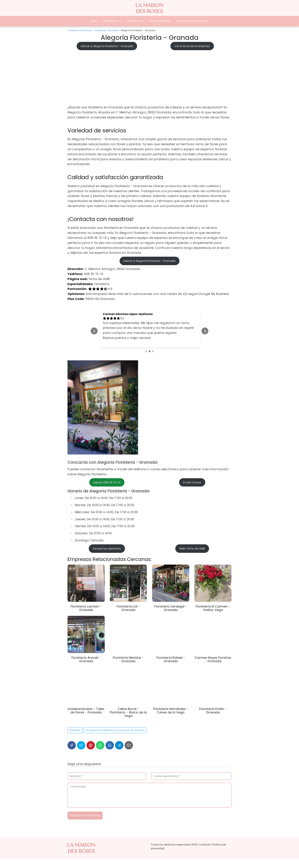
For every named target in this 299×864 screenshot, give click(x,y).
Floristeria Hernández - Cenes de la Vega (170, 710)
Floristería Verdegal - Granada (170, 608)
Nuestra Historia (160, 21)
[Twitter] (81, 745)
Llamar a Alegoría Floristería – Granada (107, 46)
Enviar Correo (192, 482)
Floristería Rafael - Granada (170, 659)
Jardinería (133, 21)
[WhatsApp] (100, 745)
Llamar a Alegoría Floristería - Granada (149, 261)
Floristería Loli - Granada (128, 608)
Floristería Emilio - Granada (213, 710)
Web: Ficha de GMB (192, 549)
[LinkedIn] (110, 745)
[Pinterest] (91, 745)
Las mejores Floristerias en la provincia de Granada (114, 730)
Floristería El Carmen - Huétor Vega (213, 608)
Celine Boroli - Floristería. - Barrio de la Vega (128, 712)
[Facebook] (71, 745)
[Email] (129, 745)
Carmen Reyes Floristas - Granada (213, 659)
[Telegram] (119, 745)
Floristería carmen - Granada (86, 608)
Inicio (93, 21)
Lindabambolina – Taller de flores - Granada (86, 710)
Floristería (74, 730)
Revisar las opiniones (107, 549)
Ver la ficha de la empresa (192, 46)
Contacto (205, 844)
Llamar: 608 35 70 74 (106, 482)
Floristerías (110, 21)
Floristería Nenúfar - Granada (128, 659)
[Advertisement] (149, 76)
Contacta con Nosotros (192, 21)
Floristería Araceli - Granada (86, 659)
